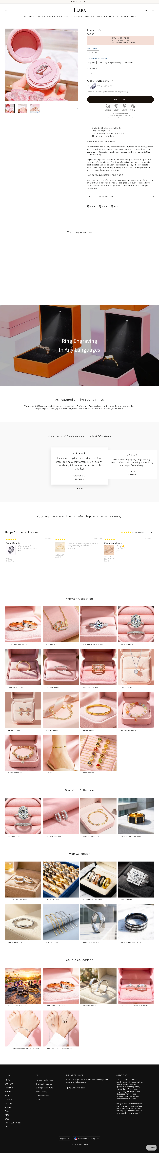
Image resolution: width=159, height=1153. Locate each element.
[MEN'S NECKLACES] (61, 922)
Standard (129, 62)
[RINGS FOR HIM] (136, 880)
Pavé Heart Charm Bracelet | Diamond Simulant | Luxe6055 (11, 557)
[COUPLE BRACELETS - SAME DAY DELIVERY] (23, 1028)
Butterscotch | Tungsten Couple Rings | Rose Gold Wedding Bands (60, 559)
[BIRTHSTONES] (98, 753)
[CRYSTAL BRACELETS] (136, 710)
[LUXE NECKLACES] (136, 667)
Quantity (92, 69)
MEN (58, 16)
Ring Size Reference (44, 1084)
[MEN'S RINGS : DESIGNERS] (98, 880)
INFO (133, 16)
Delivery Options (97, 59)
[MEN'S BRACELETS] (23, 922)
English (63, 1138)
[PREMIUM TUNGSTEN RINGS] (136, 816)
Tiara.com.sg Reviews (44, 1080)
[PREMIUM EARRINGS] (61, 816)
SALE (110, 16)
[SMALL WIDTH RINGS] (23, 667)
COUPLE (67, 16)
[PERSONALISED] (61, 624)
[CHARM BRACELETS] (23, 753)
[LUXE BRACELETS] (61, 710)
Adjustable (93, 52)
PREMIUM (40, 16)
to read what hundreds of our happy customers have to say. (79, 516)
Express (91, 62)
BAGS (98, 16)
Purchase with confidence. (120, 113)
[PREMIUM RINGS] (136, 624)
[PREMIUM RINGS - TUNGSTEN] (136, 922)
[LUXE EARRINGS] (23, 710)
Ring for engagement (67, 542)
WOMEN (50, 16)
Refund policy (41, 1091)
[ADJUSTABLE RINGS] (98, 667)
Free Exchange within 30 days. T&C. (120, 115)
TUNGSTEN (88, 16)
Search (38, 1099)
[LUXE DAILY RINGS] (61, 667)
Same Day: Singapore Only (110, 62)
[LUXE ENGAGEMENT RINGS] (98, 624)
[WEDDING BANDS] (98, 986)
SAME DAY (32, 16)
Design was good (114, 542)
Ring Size (92, 49)
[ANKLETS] (61, 753)
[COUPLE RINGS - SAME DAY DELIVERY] (136, 986)
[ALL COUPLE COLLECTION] (23, 986)
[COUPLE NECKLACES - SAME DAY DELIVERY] (61, 1028)
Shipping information (100, 196)
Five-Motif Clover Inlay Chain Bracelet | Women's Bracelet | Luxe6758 (109, 560)
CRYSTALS (77, 16)
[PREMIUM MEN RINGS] (98, 922)
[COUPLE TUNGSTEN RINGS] (23, 880)
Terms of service (42, 1095)
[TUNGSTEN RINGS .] (61, 880)
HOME (24, 16)
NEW (105, 16)
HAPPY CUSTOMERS (122, 16)
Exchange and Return (44, 1088)
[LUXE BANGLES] (98, 710)
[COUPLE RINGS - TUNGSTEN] (23, 624)
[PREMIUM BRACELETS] (98, 816)
